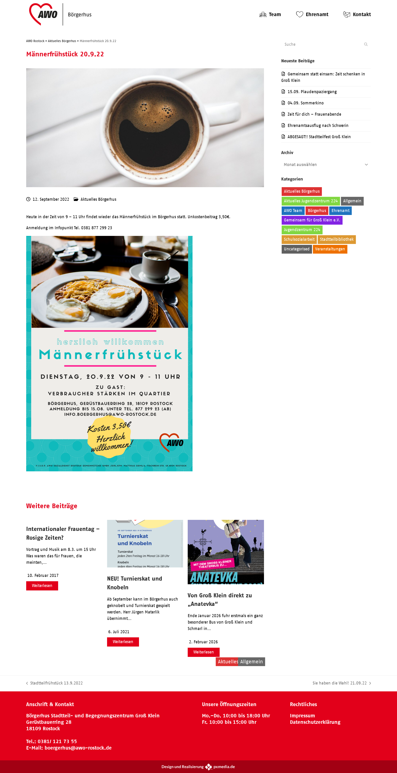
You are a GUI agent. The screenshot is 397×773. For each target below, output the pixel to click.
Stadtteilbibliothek (337, 239)
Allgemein (352, 201)
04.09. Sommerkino (306, 103)
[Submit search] (366, 44)
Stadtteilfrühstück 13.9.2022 (54, 684)
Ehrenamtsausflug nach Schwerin (318, 125)
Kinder (332, 229)
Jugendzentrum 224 (302, 229)
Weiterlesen (42, 585)
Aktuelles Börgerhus (98, 199)
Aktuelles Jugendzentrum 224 (311, 201)
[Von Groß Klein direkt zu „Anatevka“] (226, 583)
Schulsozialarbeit (299, 239)
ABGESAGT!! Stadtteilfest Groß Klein (319, 137)
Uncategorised (297, 249)
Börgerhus (317, 210)
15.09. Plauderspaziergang (312, 91)
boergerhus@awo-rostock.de (78, 748)
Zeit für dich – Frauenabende (314, 114)
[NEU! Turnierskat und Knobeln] (145, 566)
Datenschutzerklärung (315, 722)
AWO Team (293, 210)
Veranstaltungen (330, 249)
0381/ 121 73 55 (57, 741)
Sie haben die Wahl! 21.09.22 (340, 684)
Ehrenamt (340, 210)
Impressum (302, 716)
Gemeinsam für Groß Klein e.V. (312, 220)
